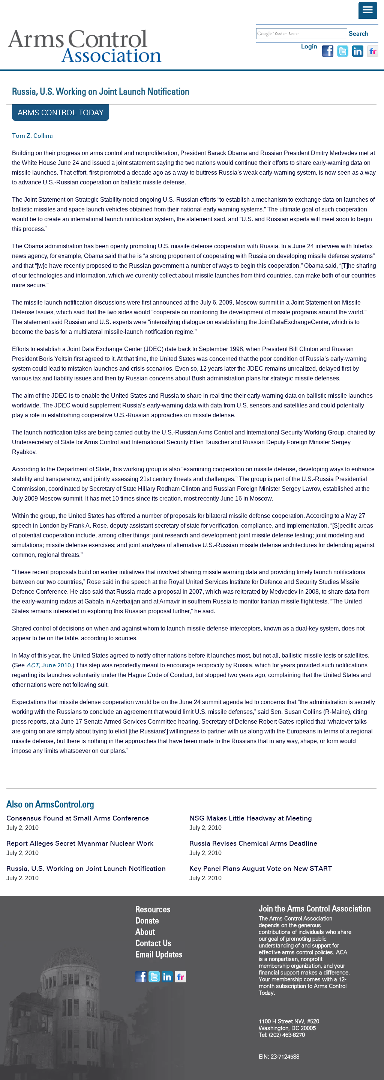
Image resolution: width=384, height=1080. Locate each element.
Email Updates (159, 954)
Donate (147, 920)
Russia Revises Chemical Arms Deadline (253, 843)
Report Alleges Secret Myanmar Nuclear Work (79, 843)
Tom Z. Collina (32, 135)
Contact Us (153, 943)
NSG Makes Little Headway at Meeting (250, 818)
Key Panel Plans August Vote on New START (260, 868)
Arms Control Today (61, 112)
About (145, 931)
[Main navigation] (367, 10)
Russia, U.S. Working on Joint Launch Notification (86, 868)
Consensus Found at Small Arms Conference (77, 818)
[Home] (96, 46)
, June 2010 (48, 665)
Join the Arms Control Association (315, 908)
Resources (153, 909)
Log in (309, 46)
